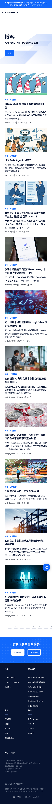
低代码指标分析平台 (35, 687)
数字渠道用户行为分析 (35, 701)
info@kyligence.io (11, 772)
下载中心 (8, 687)
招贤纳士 (31, 729)
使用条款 (36, 797)
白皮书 (7, 724)
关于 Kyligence (33, 719)
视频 (6, 733)
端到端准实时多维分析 (35, 692)
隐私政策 (28, 797)
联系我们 (34, 652)
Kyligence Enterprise (12, 682)
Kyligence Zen (10, 677)
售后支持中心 (9, 738)
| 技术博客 (13, 487)
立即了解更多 (36, 5)
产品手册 (8, 719)
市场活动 (31, 724)
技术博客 (8, 729)
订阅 (9, 53)
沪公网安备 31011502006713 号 (32, 791)
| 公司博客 (13, 99)
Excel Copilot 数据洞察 (36, 677)
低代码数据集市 (33, 696)
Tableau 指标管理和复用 (36, 682)
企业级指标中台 (33, 706)
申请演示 (17, 652)
